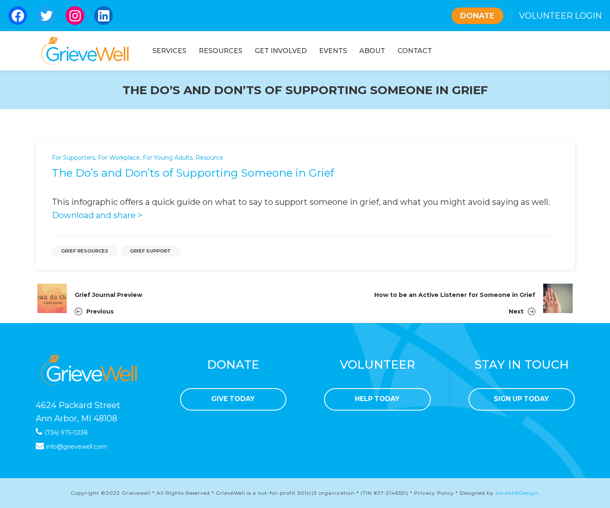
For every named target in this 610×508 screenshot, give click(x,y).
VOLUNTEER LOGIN (560, 16)
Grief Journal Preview (108, 295)
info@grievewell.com (76, 446)
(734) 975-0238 (66, 432)
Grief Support (150, 251)
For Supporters (73, 157)
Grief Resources (84, 251)
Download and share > (97, 215)
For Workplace (119, 157)
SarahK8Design (516, 493)
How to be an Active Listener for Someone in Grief (454, 295)
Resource (209, 157)
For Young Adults (168, 157)
